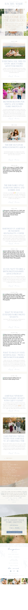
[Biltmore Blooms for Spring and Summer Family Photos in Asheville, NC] (14, 91)
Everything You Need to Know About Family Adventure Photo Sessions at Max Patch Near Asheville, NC (14, 66)
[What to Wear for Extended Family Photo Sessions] (14, 302)
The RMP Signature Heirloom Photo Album (14, 146)
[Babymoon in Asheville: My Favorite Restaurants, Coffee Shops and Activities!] (14, 218)
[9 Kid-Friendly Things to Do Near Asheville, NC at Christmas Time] (14, 425)
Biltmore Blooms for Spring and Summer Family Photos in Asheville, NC (13, 105)
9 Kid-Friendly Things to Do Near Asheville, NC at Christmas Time (13, 439)
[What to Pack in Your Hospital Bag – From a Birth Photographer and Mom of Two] (14, 342)
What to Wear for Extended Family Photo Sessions (14, 315)
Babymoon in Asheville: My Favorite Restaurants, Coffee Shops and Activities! (14, 232)
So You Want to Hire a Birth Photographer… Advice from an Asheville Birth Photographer (14, 274)
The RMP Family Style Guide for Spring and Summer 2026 (13, 188)
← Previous (8, 458)
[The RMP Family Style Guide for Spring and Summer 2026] (14, 175)
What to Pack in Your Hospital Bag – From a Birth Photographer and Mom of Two (14, 356)
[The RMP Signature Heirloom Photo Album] (14, 134)
